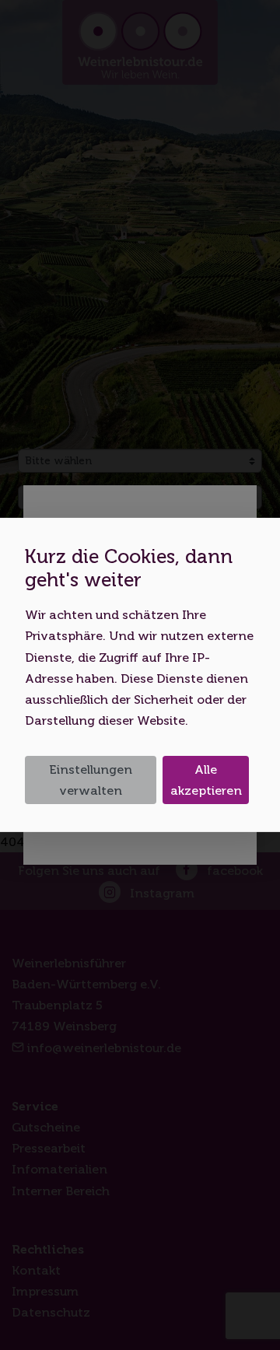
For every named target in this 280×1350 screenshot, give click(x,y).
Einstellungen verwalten (90, 780)
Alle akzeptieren (206, 780)
